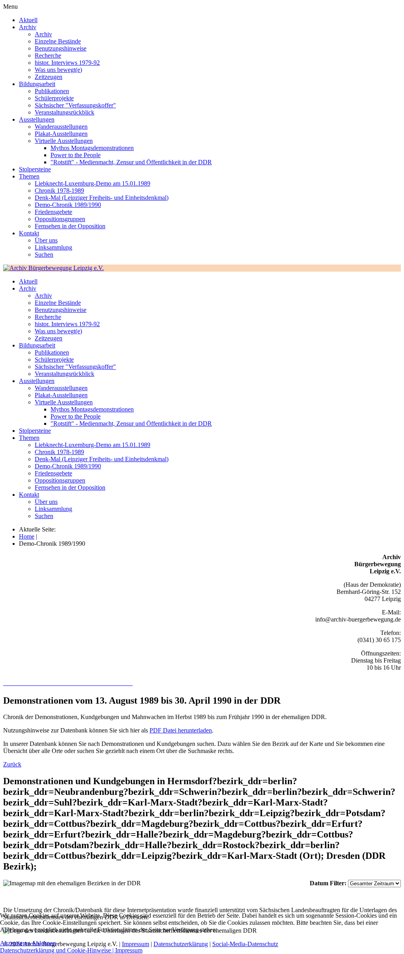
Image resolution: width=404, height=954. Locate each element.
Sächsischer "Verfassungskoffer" (75, 105)
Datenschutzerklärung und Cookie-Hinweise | (57, 950)
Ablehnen (44, 943)
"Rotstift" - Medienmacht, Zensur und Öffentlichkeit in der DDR (131, 162)
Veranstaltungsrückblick (64, 112)
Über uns (46, 240)
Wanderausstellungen (61, 126)
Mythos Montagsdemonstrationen (92, 148)
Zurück (12, 764)
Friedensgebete (53, 211)
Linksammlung (53, 247)
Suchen (44, 254)
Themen (29, 176)
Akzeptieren (15, 943)
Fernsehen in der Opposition (70, 226)
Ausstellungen (36, 119)
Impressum (128, 950)
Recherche (48, 55)
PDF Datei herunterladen (181, 730)
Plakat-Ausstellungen (61, 133)
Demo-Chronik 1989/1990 (68, 204)
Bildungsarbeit (37, 84)
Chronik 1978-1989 (59, 190)
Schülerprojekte (54, 98)
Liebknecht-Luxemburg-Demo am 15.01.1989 (92, 183)
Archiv (27, 27)
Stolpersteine (35, 169)
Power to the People (75, 155)
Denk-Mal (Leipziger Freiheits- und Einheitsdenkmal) (101, 197)
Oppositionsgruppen (60, 219)
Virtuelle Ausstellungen (64, 140)
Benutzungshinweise (60, 48)
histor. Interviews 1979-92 (67, 62)
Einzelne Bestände (58, 41)
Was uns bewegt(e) (58, 69)
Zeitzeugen (48, 76)
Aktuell (28, 20)
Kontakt (29, 233)
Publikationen (52, 91)
